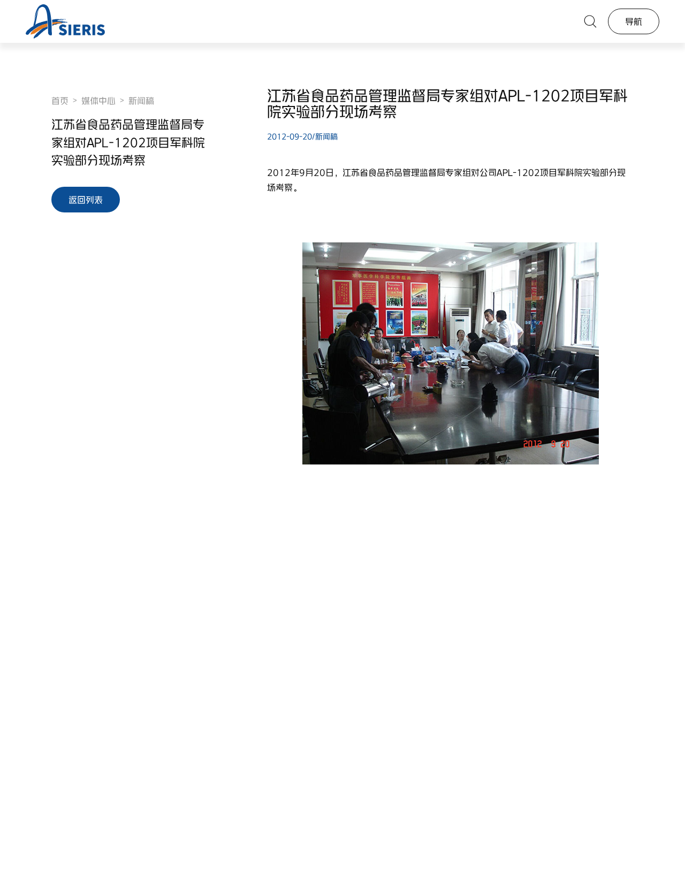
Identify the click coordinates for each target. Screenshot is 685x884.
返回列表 (85, 199)
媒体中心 (98, 100)
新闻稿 (141, 100)
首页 (59, 100)
